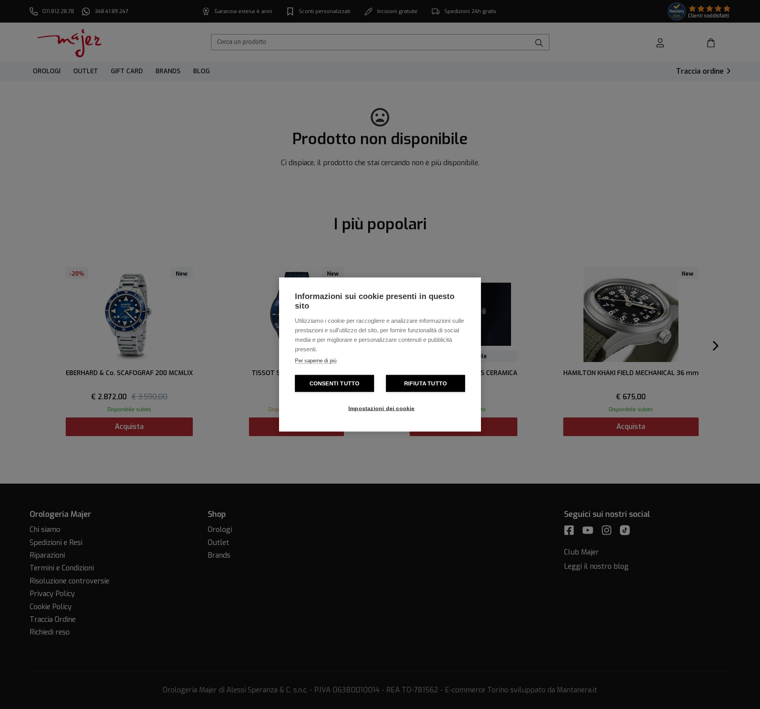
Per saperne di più (315, 361)
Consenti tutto (335, 384)
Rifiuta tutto (425, 384)
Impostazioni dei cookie (381, 409)
